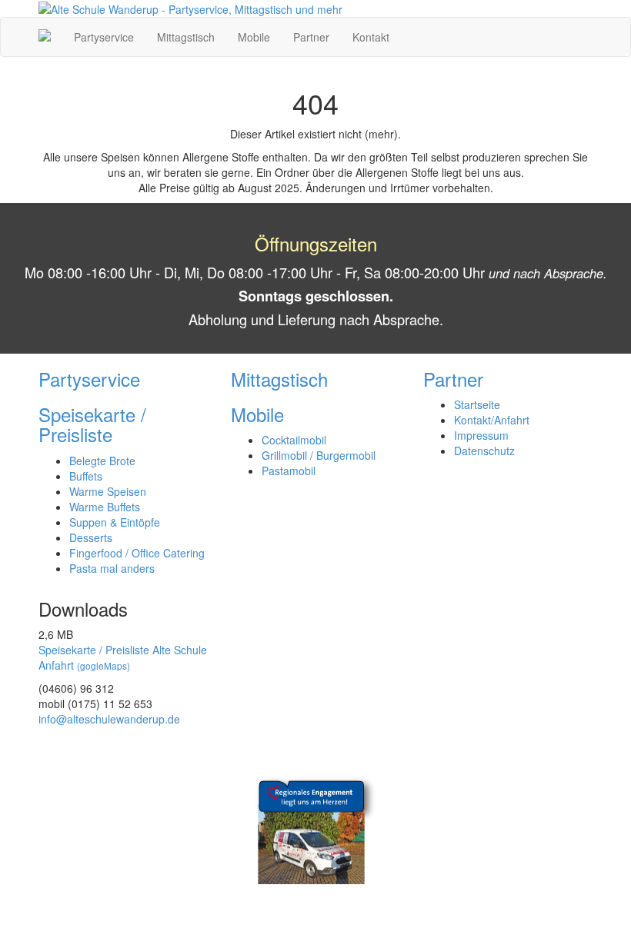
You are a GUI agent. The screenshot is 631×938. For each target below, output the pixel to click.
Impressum (481, 435)
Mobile (254, 37)
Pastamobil (289, 470)
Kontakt (370, 37)
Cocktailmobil (294, 439)
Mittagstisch (186, 37)
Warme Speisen (107, 491)
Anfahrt (84, 665)
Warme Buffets (104, 506)
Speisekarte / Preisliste (92, 424)
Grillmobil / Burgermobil (319, 455)
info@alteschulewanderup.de (109, 719)
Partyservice (104, 37)
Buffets (85, 476)
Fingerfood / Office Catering (137, 552)
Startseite (477, 404)
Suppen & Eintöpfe (114, 522)
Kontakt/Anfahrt (491, 419)
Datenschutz (484, 450)
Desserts (90, 537)
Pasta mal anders (112, 568)
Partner (311, 37)
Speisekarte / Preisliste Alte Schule (122, 649)
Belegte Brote (102, 460)
